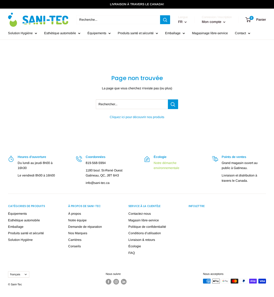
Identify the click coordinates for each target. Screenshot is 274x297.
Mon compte (212, 22)
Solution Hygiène (20, 33)
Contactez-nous (139, 213)
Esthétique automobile (60, 33)
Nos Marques (77, 233)
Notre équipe (77, 220)
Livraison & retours (141, 239)
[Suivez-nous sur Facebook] (108, 281)
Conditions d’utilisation (144, 233)
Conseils (74, 246)
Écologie (134, 246)
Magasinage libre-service (210, 33)
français (15, 274)
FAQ (131, 253)
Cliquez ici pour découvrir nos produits (137, 117)
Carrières (74, 239)
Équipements (96, 33)
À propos (74, 213)
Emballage (173, 33)
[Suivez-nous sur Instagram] (116, 281)
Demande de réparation (85, 226)
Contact (240, 33)
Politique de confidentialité (147, 226)
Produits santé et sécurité (136, 33)
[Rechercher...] (173, 104)
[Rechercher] (165, 19)
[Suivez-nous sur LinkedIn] (124, 281)
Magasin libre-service (143, 220)
